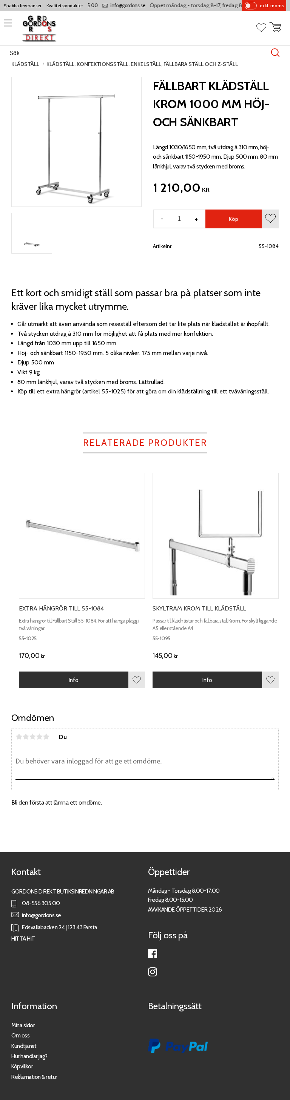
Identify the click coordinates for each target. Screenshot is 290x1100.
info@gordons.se (121, 5)
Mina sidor (23, 1025)
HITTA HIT (23, 938)
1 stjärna (18, 736)
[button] (6, 25)
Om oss (20, 1035)
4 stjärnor (39, 736)
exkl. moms (272, 5)
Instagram (152, 971)
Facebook (152, 953)
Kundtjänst (23, 1046)
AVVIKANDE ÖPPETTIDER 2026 (185, 909)
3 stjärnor (32, 736)
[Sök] (275, 53)
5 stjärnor (46, 736)
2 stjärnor (25, 736)
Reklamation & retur (34, 1076)
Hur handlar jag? (29, 1056)
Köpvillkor (22, 1066)
